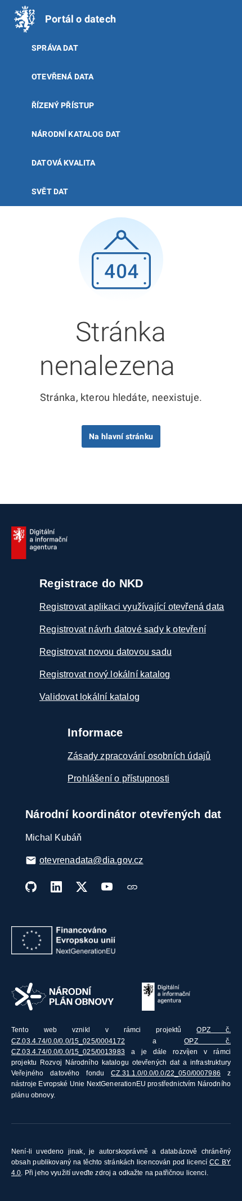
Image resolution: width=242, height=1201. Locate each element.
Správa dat (55, 47)
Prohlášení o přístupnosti (118, 778)
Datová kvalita (63, 162)
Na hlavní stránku (121, 436)
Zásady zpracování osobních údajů (139, 756)
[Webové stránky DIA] (132, 886)
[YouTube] (107, 886)
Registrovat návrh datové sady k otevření (122, 629)
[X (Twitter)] (81, 886)
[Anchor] (188, 363)
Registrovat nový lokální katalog (104, 674)
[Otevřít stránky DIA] (166, 997)
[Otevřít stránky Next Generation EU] (63, 940)
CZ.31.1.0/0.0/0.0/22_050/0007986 (166, 1073)
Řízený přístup (63, 105)
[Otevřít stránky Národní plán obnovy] (62, 997)
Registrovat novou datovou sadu (105, 652)
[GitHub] (31, 886)
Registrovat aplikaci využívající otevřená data (131, 606)
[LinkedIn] (56, 886)
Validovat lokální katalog (89, 697)
